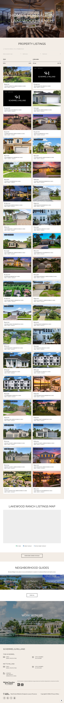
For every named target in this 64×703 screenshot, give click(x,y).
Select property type (7, 53)
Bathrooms (25, 53)
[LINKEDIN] (7, 698)
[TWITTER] (11, 698)
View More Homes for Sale (32, 555)
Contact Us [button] (32, 629)
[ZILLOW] (14, 698)
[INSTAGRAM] (4, 698)
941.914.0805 (38, 658)
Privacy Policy (55, 694)
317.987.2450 (38, 667)
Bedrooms (45, 53)
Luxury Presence (32, 694)
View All (32, 595)
